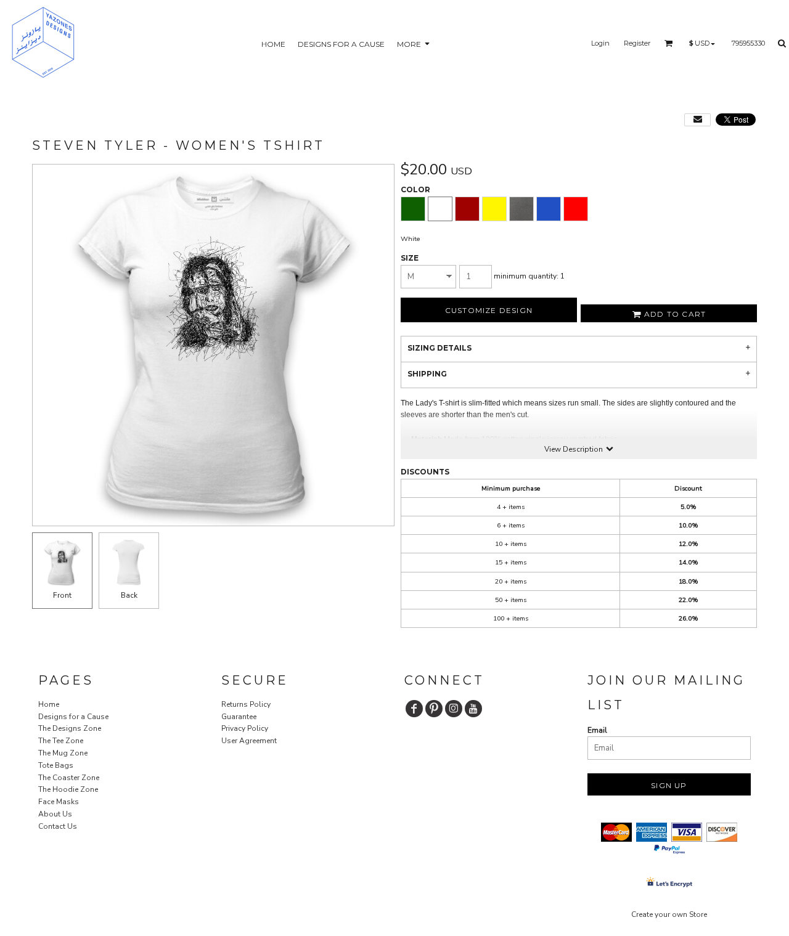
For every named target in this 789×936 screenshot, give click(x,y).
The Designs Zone (69, 728)
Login (600, 43)
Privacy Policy (244, 728)
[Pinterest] (434, 708)
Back (129, 595)
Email (597, 730)
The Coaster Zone (68, 778)
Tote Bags (55, 765)
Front (62, 595)
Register (637, 43)
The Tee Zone (60, 741)
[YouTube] (473, 708)
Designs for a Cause (73, 717)
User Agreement (249, 741)
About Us (55, 814)
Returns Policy (246, 704)
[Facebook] (414, 708)
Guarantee (238, 717)
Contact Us (57, 826)
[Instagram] (453, 708)
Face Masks (58, 802)
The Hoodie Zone (68, 789)
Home (48, 704)
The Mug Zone (63, 753)
